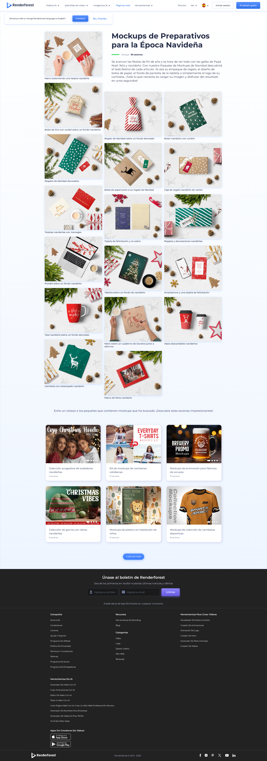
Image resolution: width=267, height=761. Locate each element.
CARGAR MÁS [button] (133, 556)
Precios (182, 5)
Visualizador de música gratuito (195, 620)
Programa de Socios (60, 662)
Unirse (170, 592)
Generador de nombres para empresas (68, 711)
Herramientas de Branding (128, 620)
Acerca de (55, 620)
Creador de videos (189, 646)
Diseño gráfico (122, 649)
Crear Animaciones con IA (62, 690)
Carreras (54, 630)
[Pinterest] (212, 755)
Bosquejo (120, 659)
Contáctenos (56, 625)
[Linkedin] (233, 755)
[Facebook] (200, 755)
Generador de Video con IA (63, 685)
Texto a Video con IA (60, 700)
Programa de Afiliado (60, 641)
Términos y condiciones (61, 651)
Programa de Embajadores (63, 667)
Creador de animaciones (192, 625)
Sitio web (120, 654)
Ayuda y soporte (58, 636)
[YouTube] (227, 755)
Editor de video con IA (61, 695)
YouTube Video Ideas (60, 721)
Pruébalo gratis (248, 5)
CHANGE (80, 18)
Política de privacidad (60, 646)
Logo (118, 643)
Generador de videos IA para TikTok (67, 716)
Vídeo (118, 638)
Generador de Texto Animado (194, 641)
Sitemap (54, 656)
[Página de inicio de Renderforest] (20, 5)
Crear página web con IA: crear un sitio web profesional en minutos (82, 705)
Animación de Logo (189, 630)
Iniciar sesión (223, 5)
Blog (118, 625)
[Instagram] (206, 755)
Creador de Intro (188, 636)
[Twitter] (219, 755)
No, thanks (99, 18)
